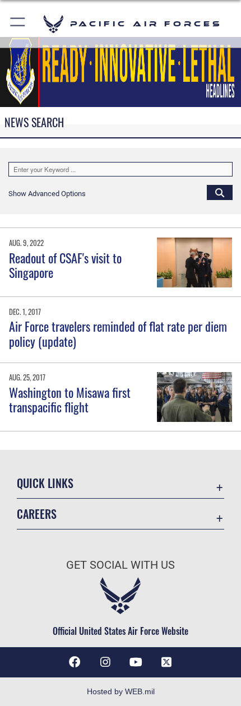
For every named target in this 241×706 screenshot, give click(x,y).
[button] (18, 24)
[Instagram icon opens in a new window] (105, 662)
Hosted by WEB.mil (121, 691)
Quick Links (45, 483)
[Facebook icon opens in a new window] (74, 662)
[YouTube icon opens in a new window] (135, 662)
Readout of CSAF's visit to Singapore (65, 265)
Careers (37, 514)
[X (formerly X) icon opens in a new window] (166, 662)
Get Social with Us (120, 565)
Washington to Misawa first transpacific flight (70, 399)
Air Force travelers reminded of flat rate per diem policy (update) (118, 333)
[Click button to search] (220, 192)
